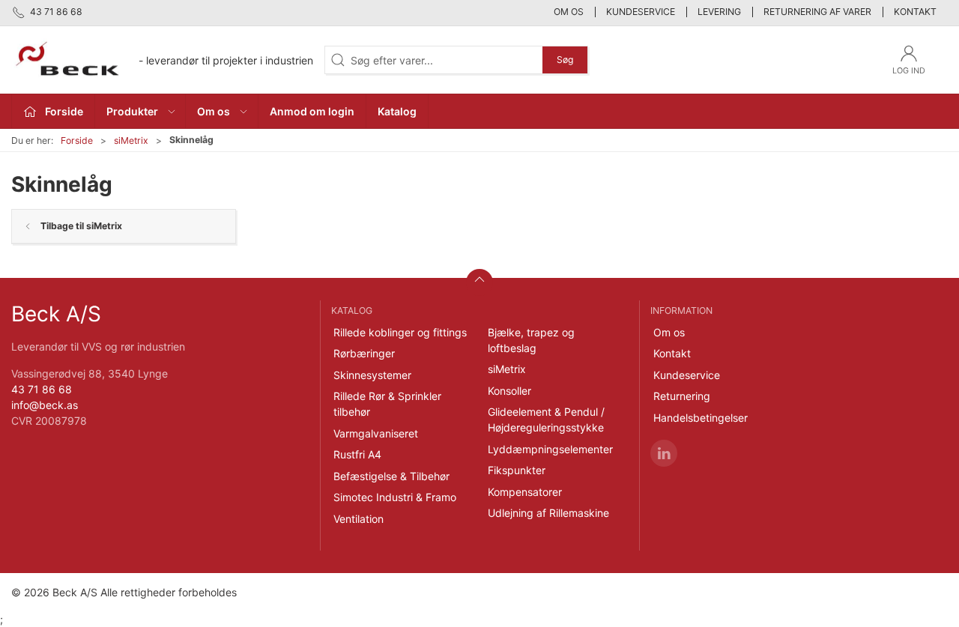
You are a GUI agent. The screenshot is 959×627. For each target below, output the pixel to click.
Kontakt (915, 11)
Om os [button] (213, 111)
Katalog (397, 111)
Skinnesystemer (372, 375)
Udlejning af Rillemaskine (548, 512)
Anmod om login (312, 111)
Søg (565, 59)
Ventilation (358, 518)
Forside (77, 140)
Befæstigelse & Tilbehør (391, 476)
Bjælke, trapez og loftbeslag (531, 340)
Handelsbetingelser (700, 417)
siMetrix (131, 140)
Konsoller (509, 390)
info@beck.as (44, 405)
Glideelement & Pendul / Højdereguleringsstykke (546, 419)
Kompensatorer (525, 491)
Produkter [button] (132, 111)
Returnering (681, 396)
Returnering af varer (817, 11)
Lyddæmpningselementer (550, 449)
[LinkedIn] (663, 453)
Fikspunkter (516, 470)
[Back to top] (479, 282)
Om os (569, 11)
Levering (719, 11)
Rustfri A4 (357, 454)
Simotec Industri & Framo (394, 497)
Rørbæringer (364, 353)
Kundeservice (640, 11)
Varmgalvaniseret (375, 433)
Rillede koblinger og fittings (400, 332)
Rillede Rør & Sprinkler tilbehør (387, 404)
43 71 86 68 (41, 389)
